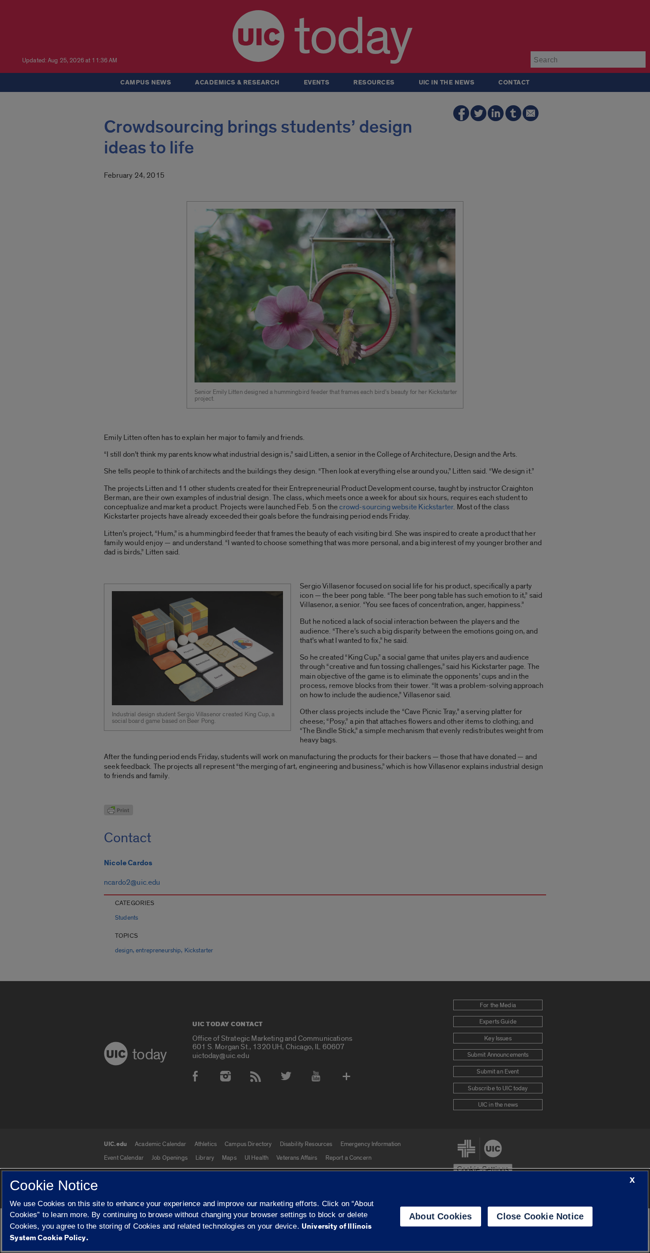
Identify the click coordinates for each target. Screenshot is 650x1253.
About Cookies (440, 1216)
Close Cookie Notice (540, 1216)
